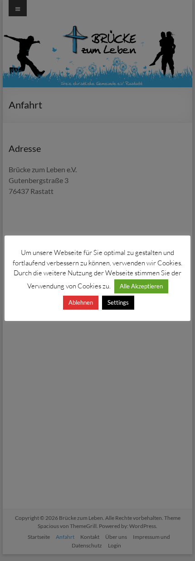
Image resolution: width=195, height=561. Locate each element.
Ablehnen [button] (80, 302)
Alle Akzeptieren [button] (141, 286)
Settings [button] (118, 302)
